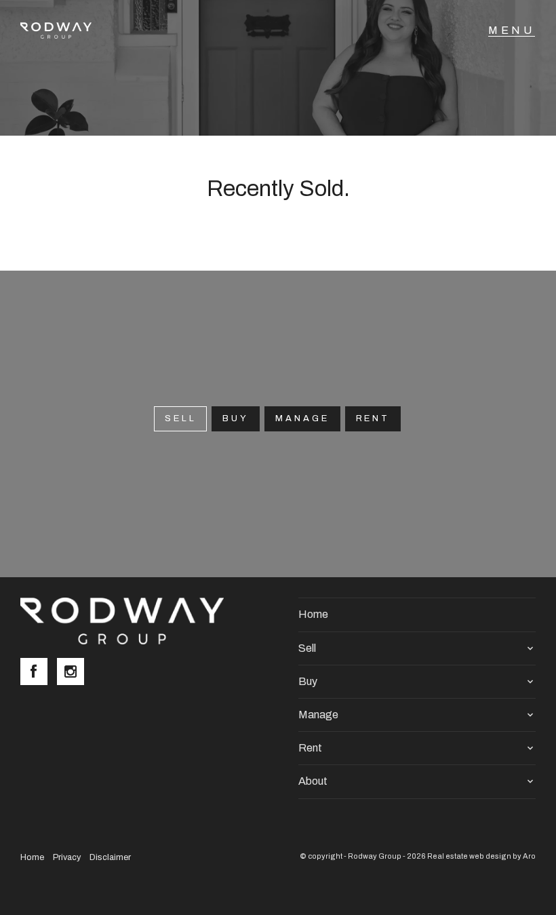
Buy (235, 418)
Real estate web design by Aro (481, 856)
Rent (373, 418)
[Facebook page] (38, 672)
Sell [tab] (181, 418)
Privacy (67, 857)
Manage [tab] (302, 418)
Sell (307, 648)
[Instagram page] (74, 672)
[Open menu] (512, 30)
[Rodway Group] (63, 30)
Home (313, 614)
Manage (318, 714)
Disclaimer (110, 857)
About (312, 781)
